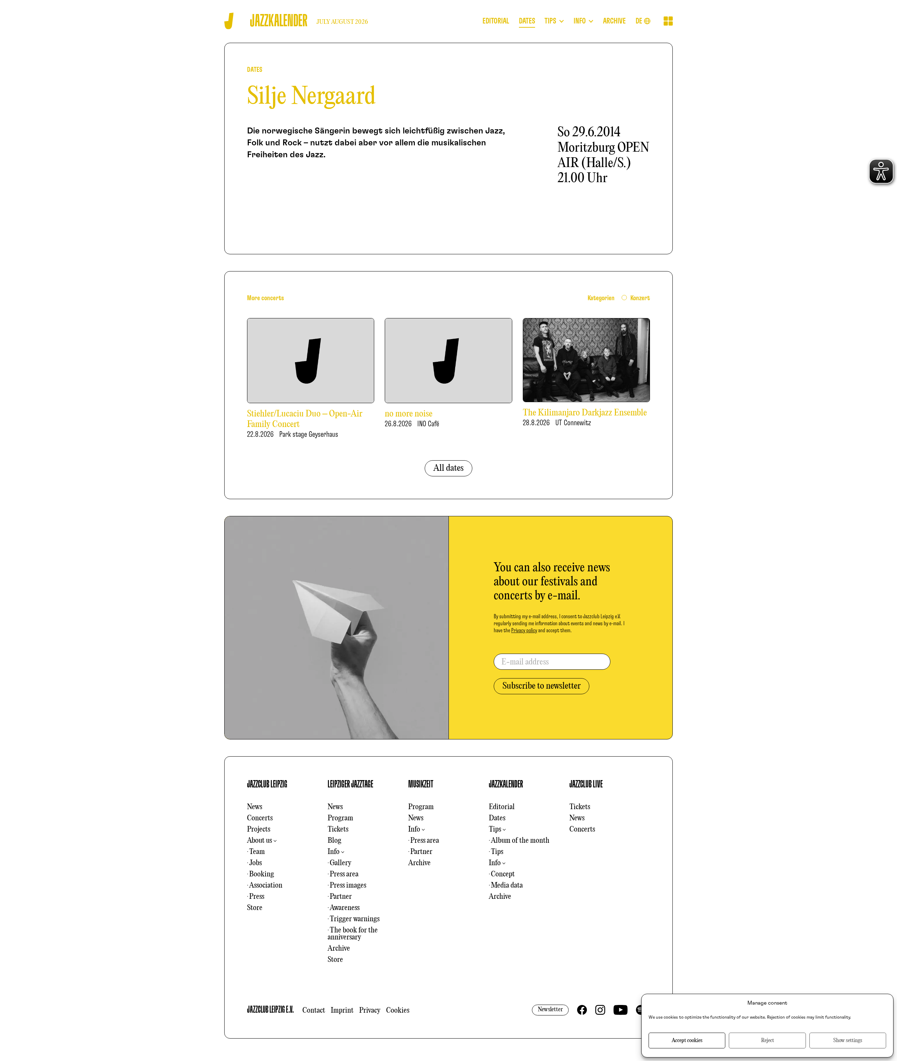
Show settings (847, 1041)
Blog (334, 840)
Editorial (502, 807)
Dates (497, 818)
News (254, 807)
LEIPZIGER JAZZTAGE (350, 784)
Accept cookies (687, 1041)
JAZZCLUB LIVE (586, 784)
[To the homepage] (229, 21)
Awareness (345, 908)
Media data (507, 885)
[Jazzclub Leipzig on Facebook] (582, 1010)
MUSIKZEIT (420, 784)
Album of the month (520, 840)
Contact (313, 1010)
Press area (344, 874)
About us (259, 840)
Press (256, 897)
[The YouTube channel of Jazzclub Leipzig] (621, 1010)
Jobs (255, 863)
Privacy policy (524, 630)
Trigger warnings (354, 919)
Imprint (342, 1010)
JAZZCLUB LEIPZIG (267, 784)
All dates (448, 468)
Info (334, 852)
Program (340, 818)
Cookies (397, 1010)
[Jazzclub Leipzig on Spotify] (641, 1010)
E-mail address (525, 662)
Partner (341, 897)
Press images (348, 885)
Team (257, 852)
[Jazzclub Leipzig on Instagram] (600, 1010)
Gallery (340, 863)
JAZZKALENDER (506, 784)
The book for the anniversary (353, 934)
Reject (767, 1041)
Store (254, 908)
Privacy (370, 1010)
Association (265, 885)
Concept (503, 874)
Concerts (260, 818)
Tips (495, 829)
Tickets (338, 829)
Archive (339, 948)
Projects (258, 829)
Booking (261, 874)
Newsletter (550, 1009)
